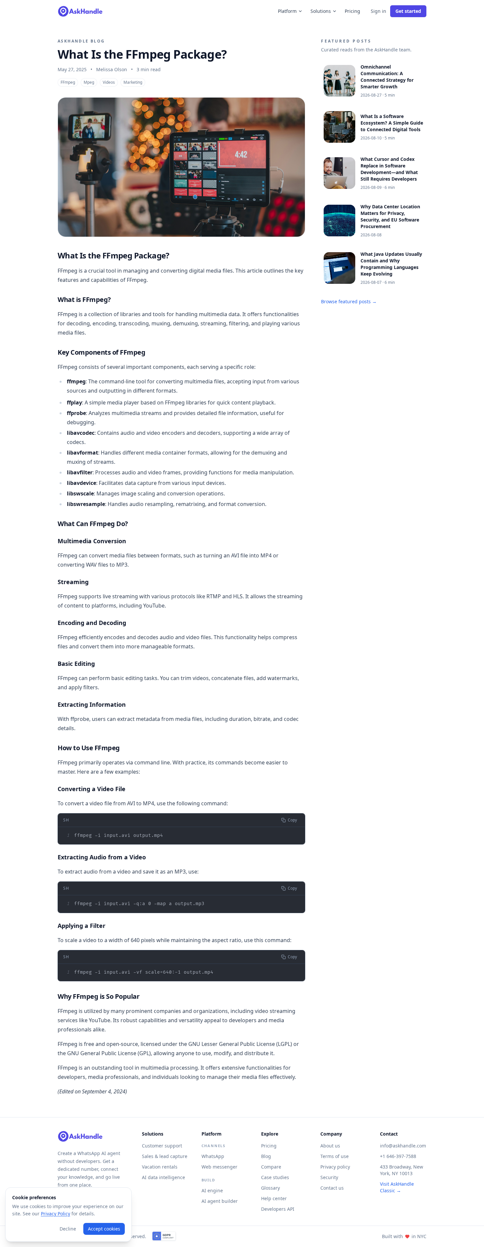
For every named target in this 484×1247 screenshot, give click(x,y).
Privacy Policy (55, 1213)
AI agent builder (220, 1201)
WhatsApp (213, 1156)
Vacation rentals (159, 1167)
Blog (266, 1156)
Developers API (277, 1209)
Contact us (332, 1188)
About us (330, 1146)
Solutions (320, 11)
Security (329, 1177)
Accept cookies (104, 1229)
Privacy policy (335, 1167)
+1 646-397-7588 (398, 1156)
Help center (274, 1198)
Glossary (270, 1188)
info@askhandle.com (403, 1146)
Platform (287, 11)
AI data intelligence (163, 1177)
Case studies (275, 1177)
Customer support (162, 1146)
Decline (68, 1229)
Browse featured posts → (349, 301)
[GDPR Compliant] (163, 1236)
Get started (408, 11)
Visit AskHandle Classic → (397, 1187)
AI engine (212, 1190)
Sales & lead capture (164, 1156)
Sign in (378, 11)
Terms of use (334, 1156)
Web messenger (219, 1167)
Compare (271, 1167)
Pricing (352, 11)
